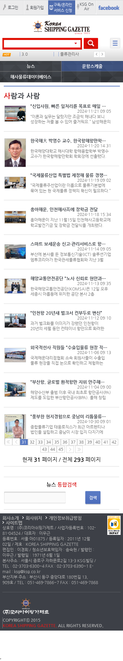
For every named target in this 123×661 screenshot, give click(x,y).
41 (106, 442)
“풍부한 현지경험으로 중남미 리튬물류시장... (68, 416)
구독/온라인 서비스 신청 (63, 7)
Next (102, 54)
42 (114, 442)
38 (81, 442)
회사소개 (10, 518)
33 (40, 442)
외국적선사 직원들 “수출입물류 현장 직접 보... (68, 347)
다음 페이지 (70, 449)
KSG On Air (87, 6)
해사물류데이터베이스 (30, 76)
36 (65, 442)
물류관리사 (35, 54)
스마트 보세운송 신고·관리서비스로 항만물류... (68, 244)
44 (52, 449)
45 (60, 449)
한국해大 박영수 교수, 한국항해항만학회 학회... (68, 140)
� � (69, 54)
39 (89, 442)
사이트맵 (14, 523)
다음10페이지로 (79, 449)
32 (32, 442)
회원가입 (37, 7)
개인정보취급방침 (65, 518)
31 (24, 442)
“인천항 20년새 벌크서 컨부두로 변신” (66, 313)
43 (44, 449)
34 (48, 442)
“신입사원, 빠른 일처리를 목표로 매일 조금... (68, 106)
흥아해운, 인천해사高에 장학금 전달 (64, 209)
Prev (97, 54)
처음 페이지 (8, 441)
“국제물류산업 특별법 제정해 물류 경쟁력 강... (68, 175)
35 (56, 442)
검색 (93, 497)
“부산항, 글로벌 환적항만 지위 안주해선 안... (68, 382)
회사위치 (34, 518)
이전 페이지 (16, 441)
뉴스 (31, 66)
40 (97, 442)
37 (73, 442)
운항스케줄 (92, 66)
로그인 (13, 7)
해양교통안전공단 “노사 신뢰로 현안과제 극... (68, 278)
